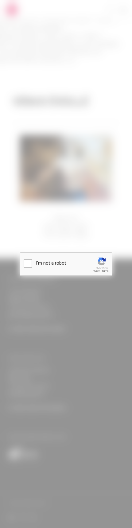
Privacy (96, 271)
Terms (105, 271)
